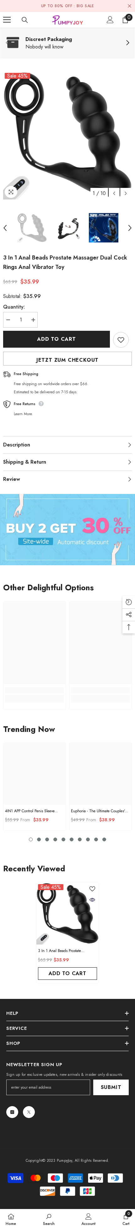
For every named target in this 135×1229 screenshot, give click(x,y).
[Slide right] (127, 43)
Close (129, 6)
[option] (67, 135)
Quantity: (14, 306)
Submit (111, 1087)
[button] (114, 193)
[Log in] (110, 19)
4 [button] (55, 839)
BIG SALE (85, 6)
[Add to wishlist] (121, 340)
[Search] (25, 20)
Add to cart (56, 339)
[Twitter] (29, 1112)
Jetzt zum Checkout (67, 360)
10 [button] (104, 839)
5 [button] (63, 839)
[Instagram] (12, 1112)
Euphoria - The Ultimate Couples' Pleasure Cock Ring (98, 811)
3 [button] (47, 839)
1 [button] (31, 839)
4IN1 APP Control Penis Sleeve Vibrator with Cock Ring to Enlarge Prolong (30, 811)
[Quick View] (92, 899)
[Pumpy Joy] (67, 529)
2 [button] (39, 839)
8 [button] (88, 839)
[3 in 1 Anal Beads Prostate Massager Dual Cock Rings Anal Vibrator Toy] (67, 913)
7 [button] (80, 839)
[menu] (7, 19)
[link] (67, 43)
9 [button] (96, 839)
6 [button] (71, 839)
